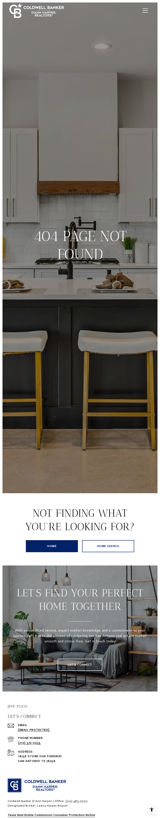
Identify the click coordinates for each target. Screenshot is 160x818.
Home (51, 546)
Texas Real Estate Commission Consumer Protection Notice (51, 815)
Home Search (108, 546)
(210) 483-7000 (76, 801)
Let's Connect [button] (80, 664)
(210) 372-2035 (29, 742)
